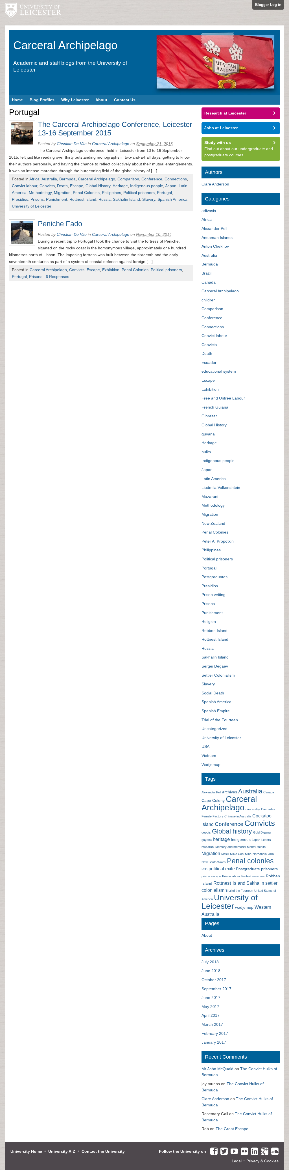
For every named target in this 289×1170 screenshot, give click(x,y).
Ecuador (209, 362)
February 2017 (215, 1033)
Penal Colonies (86, 192)
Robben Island (214, 630)
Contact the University (103, 1151)
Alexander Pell (214, 228)
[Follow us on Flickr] (243, 1151)
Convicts (47, 186)
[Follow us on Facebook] (212, 1151)
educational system (219, 371)
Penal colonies (250, 861)
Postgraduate (248, 869)
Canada (209, 282)
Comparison (128, 179)
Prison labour (231, 876)
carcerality (253, 809)
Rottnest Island (82, 199)
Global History (98, 186)
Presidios (20, 199)
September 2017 (216, 988)
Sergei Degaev (215, 666)
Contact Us (124, 100)
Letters (266, 839)
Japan (170, 186)
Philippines (111, 192)
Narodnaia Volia (263, 854)
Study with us (217, 142)
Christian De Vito (72, 143)
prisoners (269, 869)
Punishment (56, 199)
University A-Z (61, 1151)
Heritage (120, 186)
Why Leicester (75, 100)
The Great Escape (232, 1128)
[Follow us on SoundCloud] (273, 1151)
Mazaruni (210, 496)
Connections (176, 179)
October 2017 (214, 979)
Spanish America (172, 199)
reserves (258, 876)
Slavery (148, 199)
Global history (232, 831)
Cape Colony (213, 800)
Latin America (214, 478)
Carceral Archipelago (96, 179)
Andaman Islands (217, 237)
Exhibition (110, 269)
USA (205, 746)
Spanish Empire (216, 711)
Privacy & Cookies (262, 1161)
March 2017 (212, 1024)
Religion (209, 621)
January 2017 (214, 1042)
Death (62, 186)
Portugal (164, 192)
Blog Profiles (42, 100)
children (209, 300)
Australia (49, 179)
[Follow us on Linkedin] (253, 1151)
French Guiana (215, 407)
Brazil (206, 273)
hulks (206, 452)
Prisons (37, 199)
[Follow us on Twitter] (223, 1151)
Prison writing (213, 594)
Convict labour (24, 186)
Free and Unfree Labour (223, 398)
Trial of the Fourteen (220, 720)
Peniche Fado (60, 224)
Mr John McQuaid (217, 1069)
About (101, 100)
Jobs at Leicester (221, 128)
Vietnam (209, 755)
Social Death (213, 693)
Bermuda (67, 179)
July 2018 (210, 962)
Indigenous (241, 839)
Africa (34, 179)
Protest (246, 876)
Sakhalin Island (126, 199)
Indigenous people (146, 186)
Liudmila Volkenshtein (221, 487)
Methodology (40, 192)
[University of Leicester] (33, 12)
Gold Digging (262, 832)
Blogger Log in (268, 5)
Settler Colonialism (218, 675)
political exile (222, 868)
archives (229, 792)
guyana (208, 434)
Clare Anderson (215, 184)
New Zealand (213, 523)
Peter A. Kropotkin (218, 541)
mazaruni (208, 847)
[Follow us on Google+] (263, 1151)
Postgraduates (214, 577)
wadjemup (244, 907)
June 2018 (211, 970)
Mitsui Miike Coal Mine (236, 854)
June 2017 (211, 997)
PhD (204, 869)
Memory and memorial (230, 847)
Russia (104, 199)
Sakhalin (255, 883)
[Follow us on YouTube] (233, 1151)
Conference (151, 179)
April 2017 (211, 1015)
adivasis (209, 210)
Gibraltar (209, 416)
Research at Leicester (225, 113)
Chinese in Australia (237, 816)
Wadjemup (211, 764)
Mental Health (256, 847)
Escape (76, 186)
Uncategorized (214, 728)
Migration (62, 192)
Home (17, 100)
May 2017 (210, 1006)
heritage (221, 839)
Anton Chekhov (215, 246)
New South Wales (214, 862)
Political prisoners (139, 192)
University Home (26, 1151)
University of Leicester (31, 206)
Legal (237, 1161)
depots (206, 832)
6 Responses (57, 276)
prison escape (211, 876)
